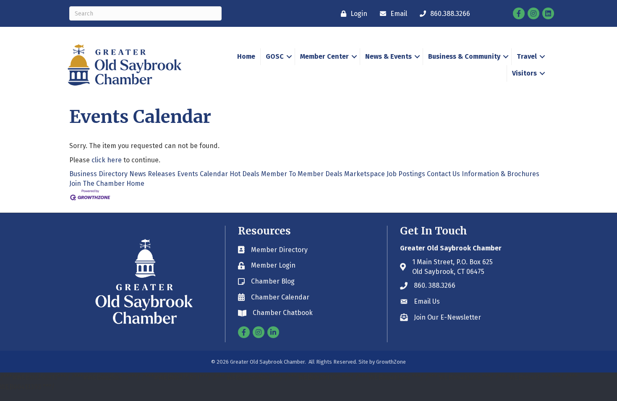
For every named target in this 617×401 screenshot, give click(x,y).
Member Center (324, 56)
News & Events (388, 56)
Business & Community (464, 56)
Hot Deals (244, 174)
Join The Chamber (97, 183)
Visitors (524, 73)
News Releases (152, 174)
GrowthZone (391, 362)
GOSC (275, 56)
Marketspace (364, 174)
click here (107, 160)
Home (246, 56)
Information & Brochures (500, 174)
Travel (527, 56)
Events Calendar (202, 174)
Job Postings (406, 174)
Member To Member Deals (301, 174)
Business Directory (98, 174)
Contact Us (443, 174)
